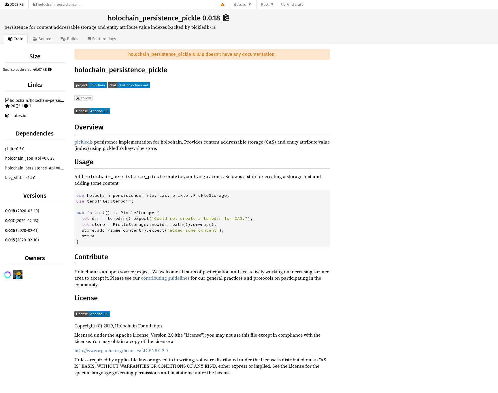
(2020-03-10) (22, 211)
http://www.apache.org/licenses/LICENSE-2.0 (121, 350)
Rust (265, 4)
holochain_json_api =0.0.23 (29, 158)
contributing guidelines (165, 278)
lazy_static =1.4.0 (20, 177)
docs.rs (240, 4)
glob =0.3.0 (14, 148)
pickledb (83, 142)
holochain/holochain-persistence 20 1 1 (38, 103)
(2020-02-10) (22, 240)
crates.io (17, 115)
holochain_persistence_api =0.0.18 (36, 168)
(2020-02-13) (21, 220)
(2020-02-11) (22, 230)
